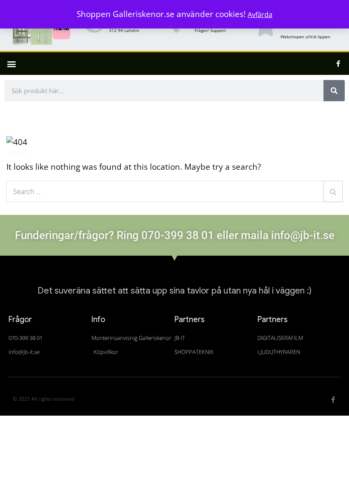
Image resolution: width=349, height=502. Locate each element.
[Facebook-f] (338, 63)
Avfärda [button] (260, 14)
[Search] (333, 191)
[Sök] (334, 90)
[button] (11, 64)
